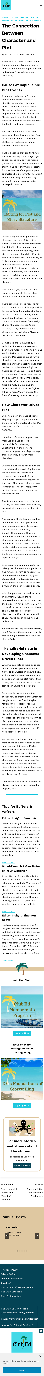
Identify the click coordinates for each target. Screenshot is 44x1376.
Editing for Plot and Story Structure (21, 20)
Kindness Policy (9, 1270)
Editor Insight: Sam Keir (19, 818)
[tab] (17, 1251)
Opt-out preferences (12, 1278)
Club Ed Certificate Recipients (17, 1287)
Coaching (6, 1283)
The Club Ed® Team (11, 1291)
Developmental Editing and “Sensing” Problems (9, 1192)
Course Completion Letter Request (19, 1319)
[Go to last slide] (7, 1236)
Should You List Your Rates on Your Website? (21, 868)
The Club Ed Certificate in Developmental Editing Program (17, 1310)
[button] (40, 1356)
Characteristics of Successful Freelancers (35, 1190)
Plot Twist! (12, 1227)
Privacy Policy (8, 1274)
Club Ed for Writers (11, 1296)
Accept (22, 1370)
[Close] (41, 1331)
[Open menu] (40, 5)
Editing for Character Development (20, 18)
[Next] (37, 1236)
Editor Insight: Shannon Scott (19, 918)
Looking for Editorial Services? (17, 1325)
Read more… (8, 862)
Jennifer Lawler (11, 54)
